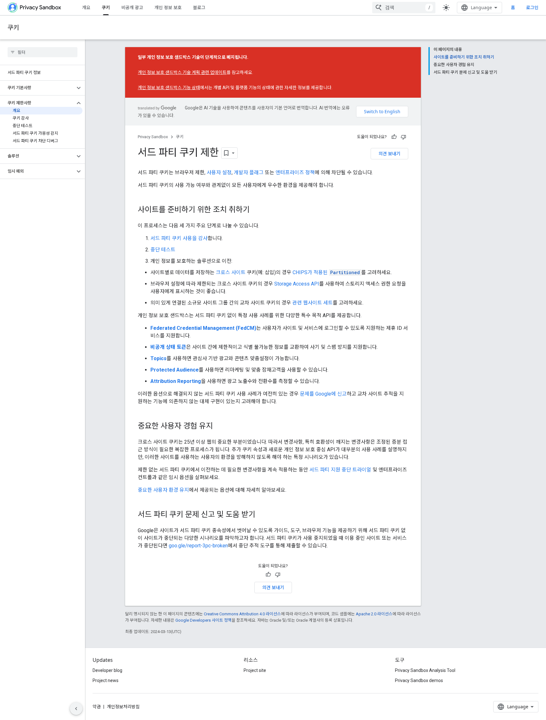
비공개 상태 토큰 (168, 347)
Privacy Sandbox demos (419, 680)
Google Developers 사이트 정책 (203, 620)
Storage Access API (296, 284)
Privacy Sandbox (153, 136)
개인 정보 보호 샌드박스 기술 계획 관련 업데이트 (182, 72)
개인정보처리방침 (123, 706)
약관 (97, 706)
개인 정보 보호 (168, 7)
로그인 (532, 7)
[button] (37, 88)
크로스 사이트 (231, 272)
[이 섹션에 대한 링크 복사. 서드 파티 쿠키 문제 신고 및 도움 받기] (261, 515)
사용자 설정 (219, 172)
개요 (86, 7)
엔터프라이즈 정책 (295, 172)
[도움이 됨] (394, 137)
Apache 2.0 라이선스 (374, 614)
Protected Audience (174, 370)
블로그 (199, 7)
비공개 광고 (132, 7)
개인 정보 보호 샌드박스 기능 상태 (169, 87)
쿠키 (106, 7)
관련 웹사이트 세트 (312, 303)
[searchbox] (42, 52)
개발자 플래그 (249, 172)
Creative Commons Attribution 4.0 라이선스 (242, 614)
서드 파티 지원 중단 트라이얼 (340, 470)
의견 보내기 (389, 154)
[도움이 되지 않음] (403, 137)
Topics (158, 358)
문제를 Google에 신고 (323, 394)
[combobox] (403, 7)
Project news (105, 680)
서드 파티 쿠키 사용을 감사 (179, 238)
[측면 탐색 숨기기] (76, 708)
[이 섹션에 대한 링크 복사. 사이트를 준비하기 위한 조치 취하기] (256, 210)
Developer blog (107, 670)
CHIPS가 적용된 (326, 272)
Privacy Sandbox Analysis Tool (425, 670)
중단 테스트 (162, 250)
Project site (255, 670)
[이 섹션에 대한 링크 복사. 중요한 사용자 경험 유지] (219, 426)
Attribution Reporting (175, 381)
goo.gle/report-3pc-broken (198, 546)
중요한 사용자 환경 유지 (163, 490)
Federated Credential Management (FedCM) (203, 328)
